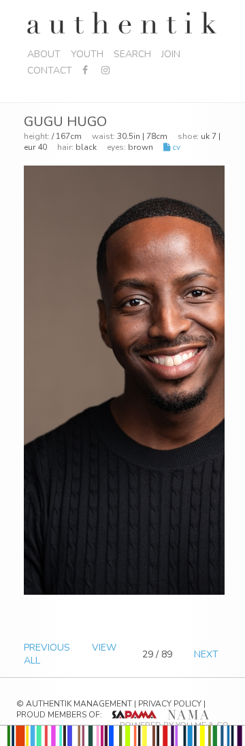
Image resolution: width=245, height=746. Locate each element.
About (44, 54)
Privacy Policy (169, 703)
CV (175, 147)
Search (132, 54)
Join (170, 54)
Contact (49, 70)
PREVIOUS (47, 647)
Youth (87, 54)
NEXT (206, 654)
